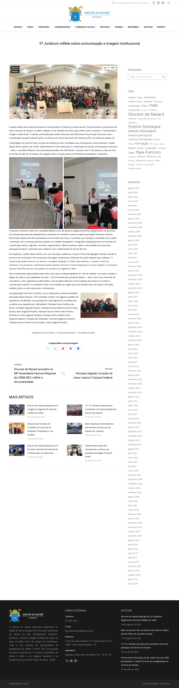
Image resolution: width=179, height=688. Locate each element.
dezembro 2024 (135, 275)
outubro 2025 (134, 231)
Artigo (140, 97)
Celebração (134, 105)
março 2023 (133, 366)
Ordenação (150, 148)
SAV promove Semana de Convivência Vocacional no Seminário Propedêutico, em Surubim (40, 429)
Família (157, 139)
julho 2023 (132, 349)
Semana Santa (134, 168)
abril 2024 (132, 309)
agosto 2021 (133, 449)
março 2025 (133, 262)
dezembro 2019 (135, 522)
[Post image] (16, 410)
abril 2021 (132, 466)
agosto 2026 (133, 188)
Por (66, 333)
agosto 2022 (133, 396)
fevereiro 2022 (134, 422)
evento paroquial (140, 135)
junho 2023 (133, 353)
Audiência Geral (135, 101)
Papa (131, 152)
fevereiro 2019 (134, 566)
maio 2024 (133, 305)
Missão (140, 148)
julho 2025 (132, 244)
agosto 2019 (133, 540)
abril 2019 (132, 557)
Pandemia (162, 148)
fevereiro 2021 (134, 475)
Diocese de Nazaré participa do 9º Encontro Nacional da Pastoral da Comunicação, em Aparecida (42, 449)
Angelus (132, 97)
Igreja (156, 144)
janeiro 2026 (133, 218)
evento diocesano (142, 131)
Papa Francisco (148, 152)
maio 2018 (133, 583)
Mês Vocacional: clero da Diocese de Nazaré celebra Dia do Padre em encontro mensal (145, 632)
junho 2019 (133, 549)
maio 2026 (133, 201)
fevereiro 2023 (134, 370)
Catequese (158, 101)
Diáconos (132, 118)
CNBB (153, 105)
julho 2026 (132, 192)
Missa (132, 148)
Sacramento (149, 164)
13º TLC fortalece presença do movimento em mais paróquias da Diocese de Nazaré (100, 409)
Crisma (152, 109)
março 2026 (133, 209)
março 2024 (133, 314)
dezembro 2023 (135, 327)
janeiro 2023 (133, 375)
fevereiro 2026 (134, 214)
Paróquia (132, 156)
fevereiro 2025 (134, 266)
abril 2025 (132, 257)
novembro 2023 (135, 331)
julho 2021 (132, 453)
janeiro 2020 (133, 518)
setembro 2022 (135, 392)
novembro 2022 (135, 383)
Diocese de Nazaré (146, 114)
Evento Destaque (144, 126)
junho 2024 (133, 301)
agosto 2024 (133, 292)
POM (159, 156)
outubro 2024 (134, 283)
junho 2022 (133, 405)
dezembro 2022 (135, 379)
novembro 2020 (135, 483)
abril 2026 (132, 205)
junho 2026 (133, 196)
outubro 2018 (134, 575)
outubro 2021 (134, 440)
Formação (142, 143)
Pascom (141, 156)
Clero (144, 105)
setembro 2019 (135, 535)
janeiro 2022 (133, 427)
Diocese (15, 68)
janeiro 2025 (133, 270)
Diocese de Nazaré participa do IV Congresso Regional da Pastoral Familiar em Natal (42, 409)
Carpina (148, 101)
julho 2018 (132, 579)
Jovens (162, 144)
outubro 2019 (134, 531)
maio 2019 (133, 553)
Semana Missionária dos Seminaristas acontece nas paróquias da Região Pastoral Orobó (98, 451)
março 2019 (133, 562)
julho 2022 (132, 401)
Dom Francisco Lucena (147, 118)
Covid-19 (144, 110)
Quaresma (140, 160)
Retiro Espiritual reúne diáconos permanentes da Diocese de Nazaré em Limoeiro (99, 427)
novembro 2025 (135, 227)
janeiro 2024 (133, 322)
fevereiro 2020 (134, 514)
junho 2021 (133, 457)
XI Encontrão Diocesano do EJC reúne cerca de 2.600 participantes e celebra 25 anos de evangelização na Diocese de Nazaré (145, 661)
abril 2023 (132, 362)
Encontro (132, 122)
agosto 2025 (133, 240)
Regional (150, 160)
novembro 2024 (135, 279)
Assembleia (150, 97)
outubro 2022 (134, 388)
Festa (131, 143)
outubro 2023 (134, 336)
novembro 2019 (135, 527)
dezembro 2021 (135, 431)
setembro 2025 (135, 236)
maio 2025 (133, 253)
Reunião (131, 164)
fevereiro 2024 (134, 318)
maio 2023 (133, 357)
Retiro (157, 160)
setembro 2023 (135, 340)
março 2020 (133, 509)
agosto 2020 (133, 496)
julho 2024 (132, 296)
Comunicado (134, 110)
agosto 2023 (133, 344)
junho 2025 (133, 249)
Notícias (15, 71)
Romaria (139, 164)
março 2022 (133, 418)
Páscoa (131, 160)
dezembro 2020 (135, 479)
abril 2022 (132, 414)
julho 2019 (132, 544)
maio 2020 (133, 501)
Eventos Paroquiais (140, 139)
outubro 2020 (134, 488)
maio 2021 (133, 462)
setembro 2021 (135, 444)
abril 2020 (132, 505)
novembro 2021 (135, 436)
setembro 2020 (135, 492)
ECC (159, 118)
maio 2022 (133, 409)
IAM (151, 144)
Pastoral (151, 156)
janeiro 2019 (133, 570)
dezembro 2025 (135, 223)
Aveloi (26, 684)
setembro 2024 (135, 288)
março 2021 (133, 470)
